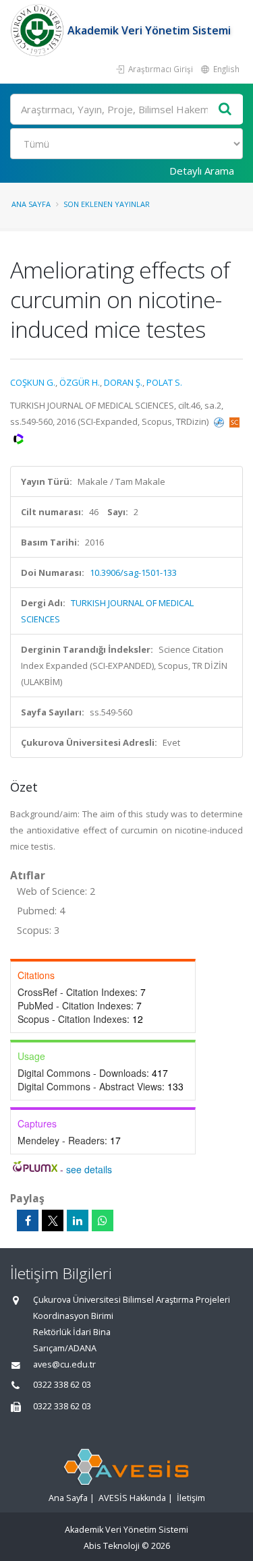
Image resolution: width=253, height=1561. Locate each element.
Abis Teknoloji (112, 1546)
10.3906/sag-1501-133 (133, 572)
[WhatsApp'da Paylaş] (102, 1220)
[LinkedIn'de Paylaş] (77, 1220)
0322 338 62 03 (62, 1384)
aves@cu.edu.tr (64, 1364)
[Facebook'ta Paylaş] (27, 1220)
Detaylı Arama (201, 170)
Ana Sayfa (31, 204)
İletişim (191, 1498)
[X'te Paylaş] (52, 1220)
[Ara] (225, 109)
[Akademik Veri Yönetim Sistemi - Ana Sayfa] (38, 30)
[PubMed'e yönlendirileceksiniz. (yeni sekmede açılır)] (220, 421)
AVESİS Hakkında (132, 1498)
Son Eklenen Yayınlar (106, 204)
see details (89, 1169)
